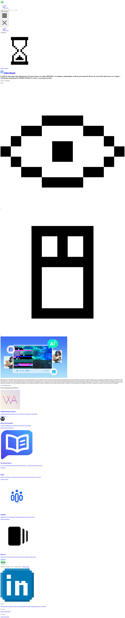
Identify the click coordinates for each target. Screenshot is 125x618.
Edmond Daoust (26, 566)
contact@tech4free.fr (5, 616)
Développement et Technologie (7, 606)
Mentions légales (4, 611)
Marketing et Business (26, 606)
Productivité (43, 606)
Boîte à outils (6, 7)
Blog (4, 6)
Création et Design (4, 68)
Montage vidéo (7, 385)
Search (2, 10)
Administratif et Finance (36, 606)
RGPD (9, 611)
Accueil (4, 5)
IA (3, 385)
